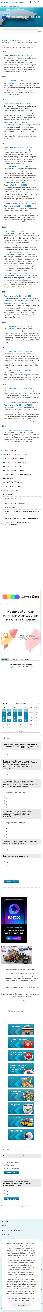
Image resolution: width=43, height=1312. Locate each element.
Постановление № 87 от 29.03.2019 (17, 370)
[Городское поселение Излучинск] (21, 13)
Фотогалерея (8, 1235)
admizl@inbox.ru (32, 987)
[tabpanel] (21, 1011)
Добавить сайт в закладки (10, 6)
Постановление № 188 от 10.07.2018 (18, 405)
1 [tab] (5, 1022)
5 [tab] (19, 1022)
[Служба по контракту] (21, 1011)
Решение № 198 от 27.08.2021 (15, 303)
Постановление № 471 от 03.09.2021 (18, 296)
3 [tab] (12, 1022)
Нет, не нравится (12, 1168)
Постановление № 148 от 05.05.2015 (18, 430)
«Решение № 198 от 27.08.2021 (16, 122)
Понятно (21, 1305)
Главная (6, 1221)
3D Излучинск (8, 494)
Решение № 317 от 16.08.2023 (15, 185)
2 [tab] (9, 1022)
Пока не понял (11, 1165)
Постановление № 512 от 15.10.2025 (18, 55)
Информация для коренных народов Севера (20, 518)
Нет (7, 757)
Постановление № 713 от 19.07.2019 (18, 351)
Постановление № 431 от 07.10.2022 (18, 252)
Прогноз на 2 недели (26, 666)
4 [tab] (16, 1022)
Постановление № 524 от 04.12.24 (17, 103)
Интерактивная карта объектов (15, 503)
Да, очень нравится (12, 1162)
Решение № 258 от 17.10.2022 (15, 231)
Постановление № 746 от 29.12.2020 (18, 326)
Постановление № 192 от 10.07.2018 (18, 388)
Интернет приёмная (11, 1230)
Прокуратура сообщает (12, 486)
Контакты (6, 1225)
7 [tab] (26, 1022)
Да (6, 754)
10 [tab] (36, 1022)
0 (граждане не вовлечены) (15, 792)
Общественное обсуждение (14, 499)
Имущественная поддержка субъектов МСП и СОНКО (21, 513)
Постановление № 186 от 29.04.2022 (18, 273)
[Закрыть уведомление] (39, 1240)
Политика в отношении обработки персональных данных (16, 523)
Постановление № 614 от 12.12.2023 (18, 147)
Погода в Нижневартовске (21, 664)
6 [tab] (22, 1022)
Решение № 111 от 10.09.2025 (15, 81)
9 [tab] (33, 1022)
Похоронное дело (10, 507)
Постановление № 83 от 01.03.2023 (17, 166)
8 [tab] (29, 1022)
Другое (6, 865)
